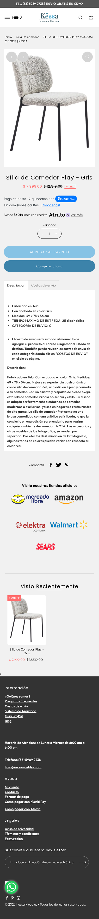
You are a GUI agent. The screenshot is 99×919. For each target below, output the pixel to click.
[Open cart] (91, 18)
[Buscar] (81, 18)
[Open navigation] (7, 18)
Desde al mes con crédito (43, 215)
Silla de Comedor (27, 37)
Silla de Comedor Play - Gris (27, 651)
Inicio (8, 37)
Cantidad (49, 225)
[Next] (23, 57)
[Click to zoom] (87, 57)
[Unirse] (83, 862)
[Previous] (11, 57)
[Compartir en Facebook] (51, 464)
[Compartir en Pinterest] (66, 464)
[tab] (16, 285)
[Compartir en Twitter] (58, 464)
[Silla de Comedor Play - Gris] (26, 620)
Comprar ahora (49, 266)
